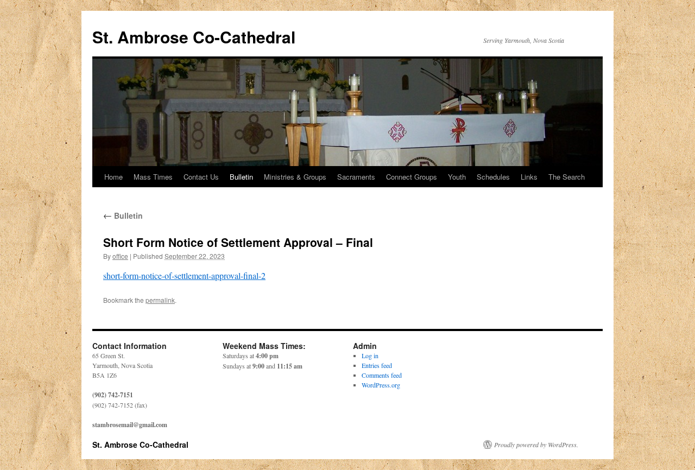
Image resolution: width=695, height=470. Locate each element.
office (120, 256)
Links (529, 177)
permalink (160, 299)
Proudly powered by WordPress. (536, 444)
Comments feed (382, 375)
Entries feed (377, 365)
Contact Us (201, 177)
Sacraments (356, 177)
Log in (370, 355)
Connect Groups (411, 177)
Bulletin (241, 177)
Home (113, 177)
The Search (566, 177)
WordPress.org (381, 384)
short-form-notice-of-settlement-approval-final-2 (184, 275)
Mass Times (153, 177)
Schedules (493, 177)
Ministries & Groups (295, 177)
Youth (457, 177)
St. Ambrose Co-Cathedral (193, 36)
